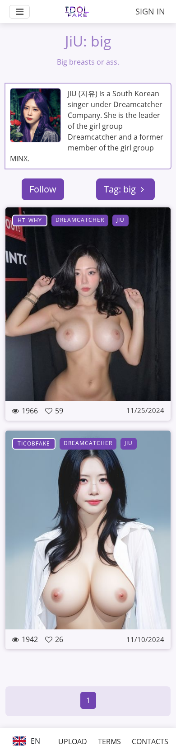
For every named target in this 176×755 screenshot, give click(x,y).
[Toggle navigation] (19, 12)
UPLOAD (72, 741)
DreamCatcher (80, 220)
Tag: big (121, 189)
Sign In (150, 11)
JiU (120, 220)
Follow (42, 189)
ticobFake (34, 443)
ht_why (30, 220)
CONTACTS (150, 741)
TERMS (109, 741)
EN (34, 741)
